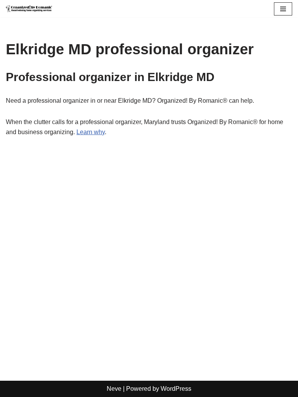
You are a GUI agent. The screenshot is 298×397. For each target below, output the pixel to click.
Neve (114, 388)
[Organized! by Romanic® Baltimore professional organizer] (29, 8)
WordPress (176, 388)
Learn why (90, 132)
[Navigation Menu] (283, 9)
